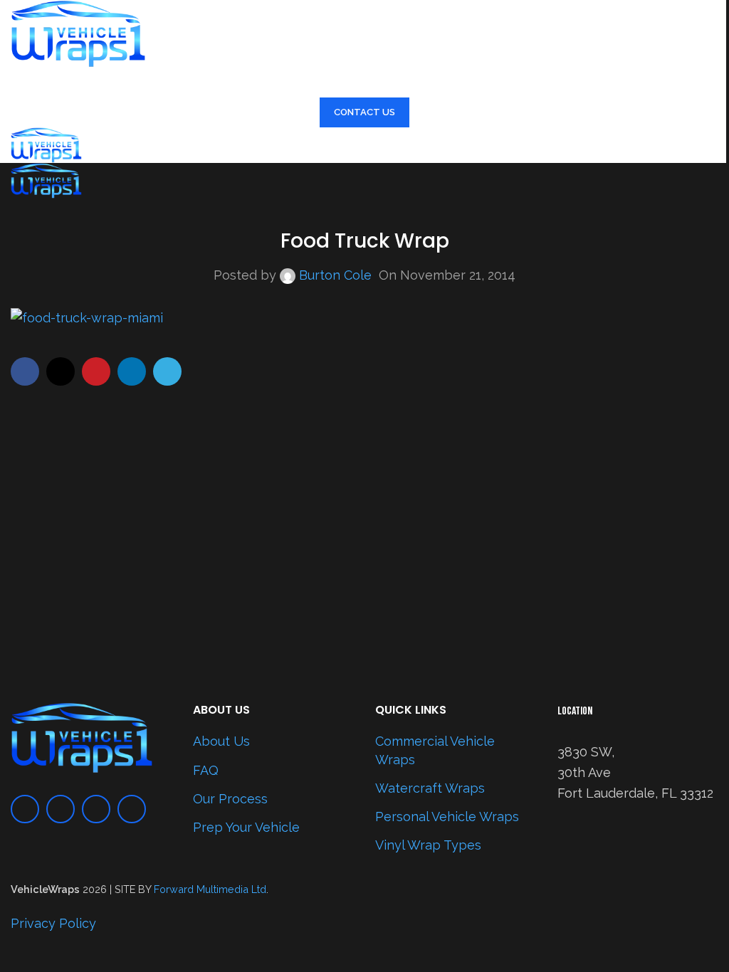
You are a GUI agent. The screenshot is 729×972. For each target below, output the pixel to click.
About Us (221, 741)
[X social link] (60, 371)
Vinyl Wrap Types (428, 845)
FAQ (206, 770)
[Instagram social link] (60, 809)
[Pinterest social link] (96, 371)
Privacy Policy (53, 923)
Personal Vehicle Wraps (447, 816)
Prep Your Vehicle (246, 827)
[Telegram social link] (167, 371)
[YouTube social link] (96, 809)
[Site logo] (78, 32)
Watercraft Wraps (430, 788)
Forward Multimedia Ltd (210, 889)
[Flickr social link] (131, 809)
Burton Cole (335, 275)
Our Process (230, 798)
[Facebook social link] (25, 371)
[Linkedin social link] (131, 371)
